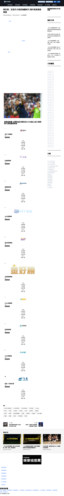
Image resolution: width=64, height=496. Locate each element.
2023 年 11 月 (50, 115)
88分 (23, 167)
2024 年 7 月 (50, 104)
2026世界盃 (16, 408)
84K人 (23, 369)
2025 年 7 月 (50, 84)
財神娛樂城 (8, 329)
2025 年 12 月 (50, 76)
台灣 (26, 410)
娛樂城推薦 (10, 4)
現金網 (33, 413)
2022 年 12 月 (50, 133)
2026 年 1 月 (50, 74)
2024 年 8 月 (50, 102)
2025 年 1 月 (50, 94)
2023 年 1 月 (50, 132)
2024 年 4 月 (50, 109)
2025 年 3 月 (50, 91)
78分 (23, 336)
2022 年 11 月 (50, 135)
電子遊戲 (20, 416)
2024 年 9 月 (50, 100)
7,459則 (23, 286)
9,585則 (23, 252)
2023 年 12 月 (50, 114)
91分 (23, 140)
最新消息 (49, 184)
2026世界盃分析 (51, 161)
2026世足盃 (24, 408)
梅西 (9, 52)
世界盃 (15, 410)
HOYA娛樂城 (8, 303)
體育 (25, 416)
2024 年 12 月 (50, 95)
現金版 (28, 413)
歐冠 (10, 413)
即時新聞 (49, 174)
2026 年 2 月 (50, 72)
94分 (23, 222)
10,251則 (23, 196)
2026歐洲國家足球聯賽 (52, 166)
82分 (23, 362)
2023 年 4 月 (50, 127)
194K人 (23, 396)
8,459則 (23, 365)
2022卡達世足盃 (7, 408)
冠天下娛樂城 (8, 134)
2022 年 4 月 (50, 147)
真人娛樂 (39, 413)
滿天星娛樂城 (8, 243)
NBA (10, 410)
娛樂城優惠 (17, 4)
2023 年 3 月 (50, 128)
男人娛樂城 (47, 4)
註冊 (59, 1)
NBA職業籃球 (50, 169)
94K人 (23, 200)
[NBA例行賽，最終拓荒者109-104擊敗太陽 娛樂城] (52, 439)
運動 (10, 416)
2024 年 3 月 (50, 110)
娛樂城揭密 (25, 4)
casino (37, 408)
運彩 (14, 416)
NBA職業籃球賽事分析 (52, 171)
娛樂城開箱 (32, 4)
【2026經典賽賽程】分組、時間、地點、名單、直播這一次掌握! (53, 42)
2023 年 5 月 (50, 125)
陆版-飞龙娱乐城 (9, 383)
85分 (23, 249)
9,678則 (23, 339)
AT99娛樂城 (8, 216)
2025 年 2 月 (50, 92)
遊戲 (5, 416)
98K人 (23, 147)
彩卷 (5, 413)
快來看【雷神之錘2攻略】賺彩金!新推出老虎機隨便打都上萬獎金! (54, 36)
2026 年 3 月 (50, 71)
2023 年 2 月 (50, 130)
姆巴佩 (23, 40)
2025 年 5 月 (50, 87)
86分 (23, 193)
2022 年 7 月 (50, 142)
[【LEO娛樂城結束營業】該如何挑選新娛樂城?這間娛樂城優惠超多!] (32, 439)
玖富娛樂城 (8, 160)
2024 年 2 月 (50, 112)
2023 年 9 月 (50, 119)
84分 (23, 309)
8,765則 (23, 313)
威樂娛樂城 (8, 187)
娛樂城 (36, 410)
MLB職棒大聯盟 (50, 167)
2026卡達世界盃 (23, 15)
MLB (5, 410)
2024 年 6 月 (50, 105)
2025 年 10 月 (50, 79)
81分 (23, 283)
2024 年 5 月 (50, 107)
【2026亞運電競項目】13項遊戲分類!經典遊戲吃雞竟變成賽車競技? (54, 29)
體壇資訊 (54, 4)
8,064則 (23, 226)
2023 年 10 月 (50, 117)
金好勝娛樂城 (8, 277)
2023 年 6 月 (50, 124)
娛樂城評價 (40, 4)
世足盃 (20, 410)
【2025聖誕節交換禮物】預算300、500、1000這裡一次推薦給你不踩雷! (53, 55)
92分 (23, 390)
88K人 (23, 316)
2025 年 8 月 (50, 82)
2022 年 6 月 (50, 143)
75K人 (23, 229)
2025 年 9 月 (50, 81)
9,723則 (23, 170)
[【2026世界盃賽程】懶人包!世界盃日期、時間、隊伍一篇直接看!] (12, 439)
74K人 (23, 289)
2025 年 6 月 (50, 86)
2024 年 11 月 (50, 97)
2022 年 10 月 (50, 137)
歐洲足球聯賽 (16, 413)
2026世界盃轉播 (51, 162)
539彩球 (31, 408)
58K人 (23, 342)
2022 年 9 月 (50, 138)
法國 (10, 21)
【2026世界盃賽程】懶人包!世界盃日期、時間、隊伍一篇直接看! (53, 49)
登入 (55, 1)
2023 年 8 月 (50, 120)
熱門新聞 (49, 186)
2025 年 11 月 (50, 77)
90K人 (23, 255)
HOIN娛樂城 (8, 356)
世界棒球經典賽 (50, 172)
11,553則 (23, 144)
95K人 (23, 173)
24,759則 (23, 393)
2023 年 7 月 (50, 122)
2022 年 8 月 (50, 140)
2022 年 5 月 (50, 145)
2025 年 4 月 (50, 89)
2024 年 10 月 (50, 99)
